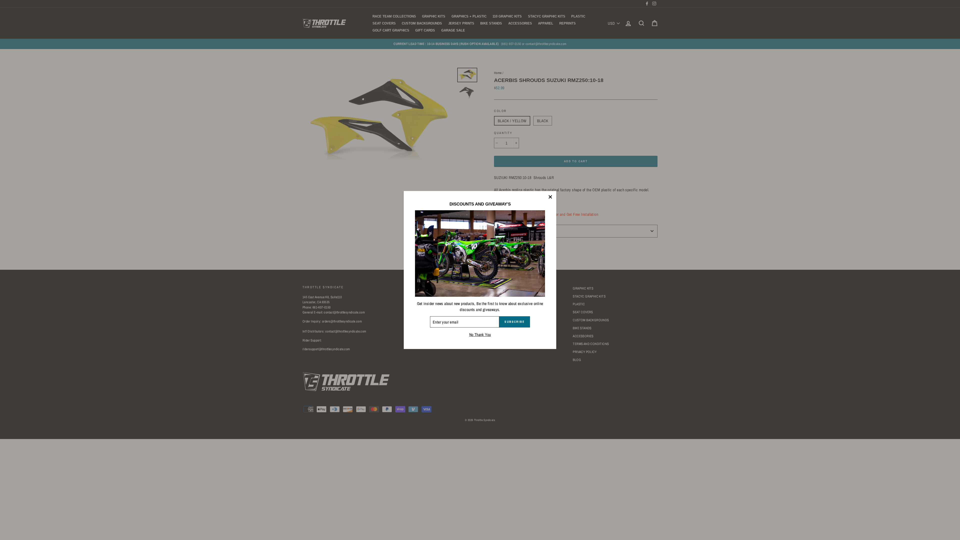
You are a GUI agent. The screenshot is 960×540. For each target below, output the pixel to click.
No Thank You (480, 334)
